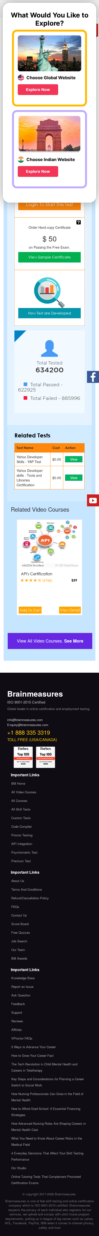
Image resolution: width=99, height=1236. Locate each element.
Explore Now (38, 89)
